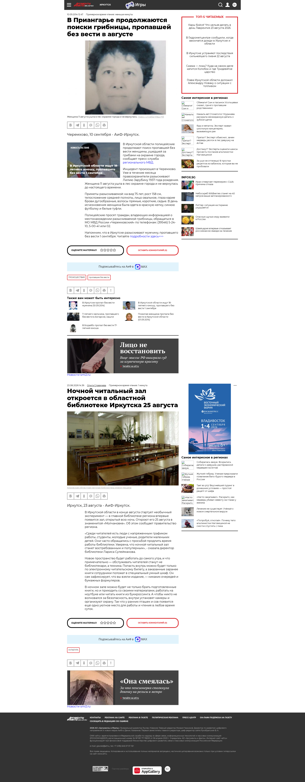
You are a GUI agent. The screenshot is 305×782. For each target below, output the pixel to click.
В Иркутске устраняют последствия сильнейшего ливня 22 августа (209, 55)
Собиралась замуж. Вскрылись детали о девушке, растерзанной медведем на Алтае (215, 465)
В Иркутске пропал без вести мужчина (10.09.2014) (98, 304)
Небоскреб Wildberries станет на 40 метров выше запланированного (215, 194)
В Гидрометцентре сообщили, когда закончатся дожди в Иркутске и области (209, 40)
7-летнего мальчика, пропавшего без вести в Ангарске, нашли (100, 315)
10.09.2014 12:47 (75, 14)
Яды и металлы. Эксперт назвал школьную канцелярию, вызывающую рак (214, 128)
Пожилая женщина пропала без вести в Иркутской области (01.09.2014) (156, 317)
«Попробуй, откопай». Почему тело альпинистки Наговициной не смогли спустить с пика (216, 523)
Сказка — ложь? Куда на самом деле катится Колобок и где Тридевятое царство (209, 69)
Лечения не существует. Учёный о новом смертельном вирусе (215, 510)
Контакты (95, 717)
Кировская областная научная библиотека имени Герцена (99, 487)
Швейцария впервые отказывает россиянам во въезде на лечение (214, 229)
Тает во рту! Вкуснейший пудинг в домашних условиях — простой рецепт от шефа (215, 488)
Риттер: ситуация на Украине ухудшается (212, 206)
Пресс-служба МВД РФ (151, 116)
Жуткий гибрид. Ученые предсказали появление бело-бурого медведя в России (217, 476)
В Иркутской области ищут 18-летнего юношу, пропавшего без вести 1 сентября (156, 305)
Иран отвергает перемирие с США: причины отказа (215, 183)
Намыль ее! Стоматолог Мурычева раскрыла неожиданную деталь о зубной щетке (216, 117)
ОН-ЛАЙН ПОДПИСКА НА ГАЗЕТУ (216, 717)
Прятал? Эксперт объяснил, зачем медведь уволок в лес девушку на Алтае (215, 140)
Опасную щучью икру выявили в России (212, 218)
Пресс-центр (189, 717)
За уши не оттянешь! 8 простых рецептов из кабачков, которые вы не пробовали (217, 163)
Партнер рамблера (120, 769)
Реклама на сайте (115, 717)
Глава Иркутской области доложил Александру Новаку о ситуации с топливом (210, 83)
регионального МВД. (138, 162)
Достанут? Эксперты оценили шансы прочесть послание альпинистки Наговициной (217, 152)
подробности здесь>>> (146, 236)
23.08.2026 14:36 (75, 385)
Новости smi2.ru (79, 374)
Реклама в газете (138, 717)
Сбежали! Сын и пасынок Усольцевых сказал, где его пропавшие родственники (217, 105)
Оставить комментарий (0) (152, 250)
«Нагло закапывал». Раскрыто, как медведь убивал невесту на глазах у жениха (216, 500)
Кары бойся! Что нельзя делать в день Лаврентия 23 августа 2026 (209, 27)
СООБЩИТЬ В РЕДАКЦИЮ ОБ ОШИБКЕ (109, 721)
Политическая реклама (165, 717)
